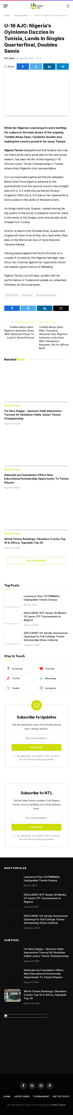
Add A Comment (36, 560)
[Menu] (5, 6)
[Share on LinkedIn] (49, 66)
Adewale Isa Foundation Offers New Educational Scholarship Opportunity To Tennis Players (36, 478)
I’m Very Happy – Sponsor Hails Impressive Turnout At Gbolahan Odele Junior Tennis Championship (33, 414)
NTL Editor (9, 58)
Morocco (27, 295)
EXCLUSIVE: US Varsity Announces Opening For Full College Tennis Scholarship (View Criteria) (46, 636)
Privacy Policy (35, 759)
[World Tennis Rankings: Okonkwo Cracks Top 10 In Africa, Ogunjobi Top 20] (36, 512)
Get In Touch (61, 1096)
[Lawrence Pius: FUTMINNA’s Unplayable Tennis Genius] (12, 600)
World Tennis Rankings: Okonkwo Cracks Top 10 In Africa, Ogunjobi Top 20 (45, 995)
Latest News (22, 1096)
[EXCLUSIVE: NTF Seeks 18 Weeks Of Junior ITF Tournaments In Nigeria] (12, 617)
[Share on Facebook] (23, 66)
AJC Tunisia (12, 295)
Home (7, 1096)
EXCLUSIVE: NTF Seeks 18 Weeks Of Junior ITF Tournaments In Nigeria (45, 616)
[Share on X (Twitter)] (36, 66)
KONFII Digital (58, 1104)
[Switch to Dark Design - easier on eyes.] (68, 6)
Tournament (41, 1096)
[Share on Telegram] (62, 66)
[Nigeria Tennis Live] (36, 6)
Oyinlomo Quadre (46, 295)
